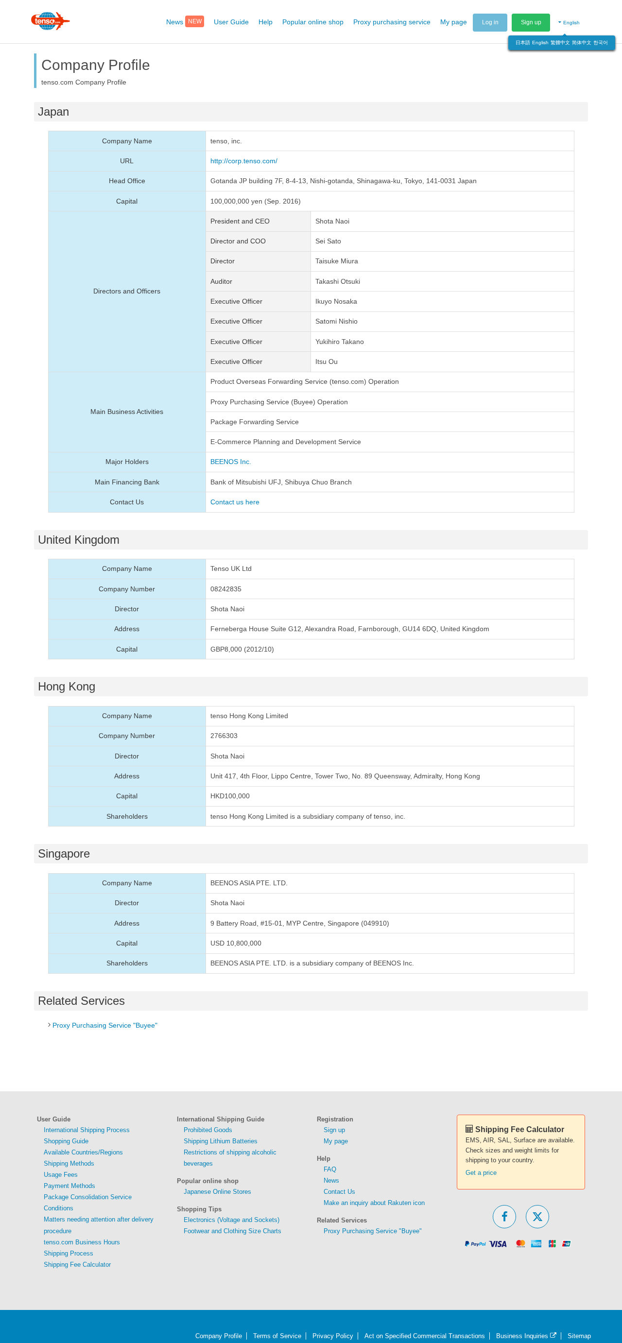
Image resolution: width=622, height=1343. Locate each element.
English (540, 42)
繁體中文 (560, 42)
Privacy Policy (332, 1336)
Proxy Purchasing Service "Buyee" (104, 1025)
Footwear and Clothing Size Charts (232, 1231)
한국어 (600, 42)
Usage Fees (61, 1174)
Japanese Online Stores (217, 1191)
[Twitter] (537, 1216)
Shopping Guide (66, 1141)
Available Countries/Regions (83, 1152)
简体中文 (581, 42)
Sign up (531, 22)
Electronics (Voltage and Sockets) (231, 1219)
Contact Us (339, 1191)
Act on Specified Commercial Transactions (424, 1336)
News (331, 1180)
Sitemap (579, 1336)
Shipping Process (68, 1253)
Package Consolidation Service (88, 1197)
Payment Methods (69, 1185)
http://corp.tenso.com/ (243, 161)
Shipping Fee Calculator (77, 1264)
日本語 (523, 42)
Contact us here (234, 502)
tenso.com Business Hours (82, 1242)
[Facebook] (504, 1216)
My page (336, 1141)
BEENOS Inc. (230, 461)
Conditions (58, 1208)
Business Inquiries (523, 1336)
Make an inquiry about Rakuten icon (374, 1202)
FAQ (330, 1169)
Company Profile (218, 1336)
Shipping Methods (69, 1163)
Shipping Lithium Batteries (221, 1141)
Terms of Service (277, 1336)
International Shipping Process (87, 1130)
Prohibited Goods (208, 1130)
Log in (490, 22)
